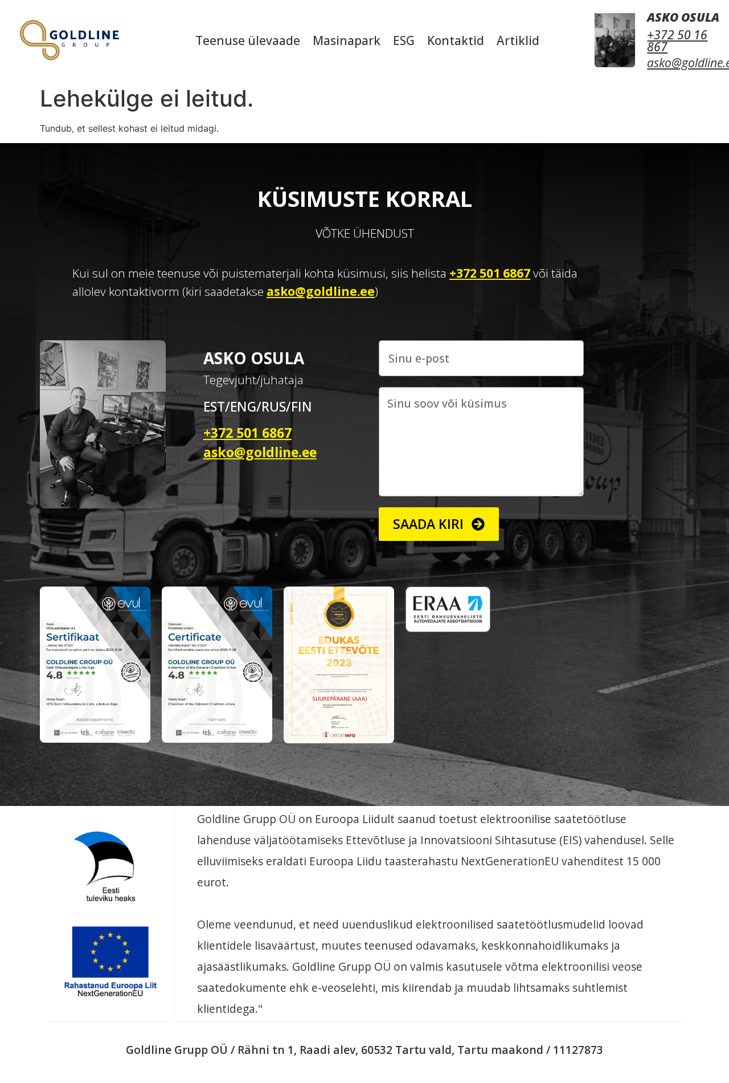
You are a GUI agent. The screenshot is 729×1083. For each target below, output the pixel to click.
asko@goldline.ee (321, 291)
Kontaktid (455, 40)
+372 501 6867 (489, 273)
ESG (404, 40)
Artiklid (518, 40)
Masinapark (346, 40)
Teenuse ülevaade (247, 40)
